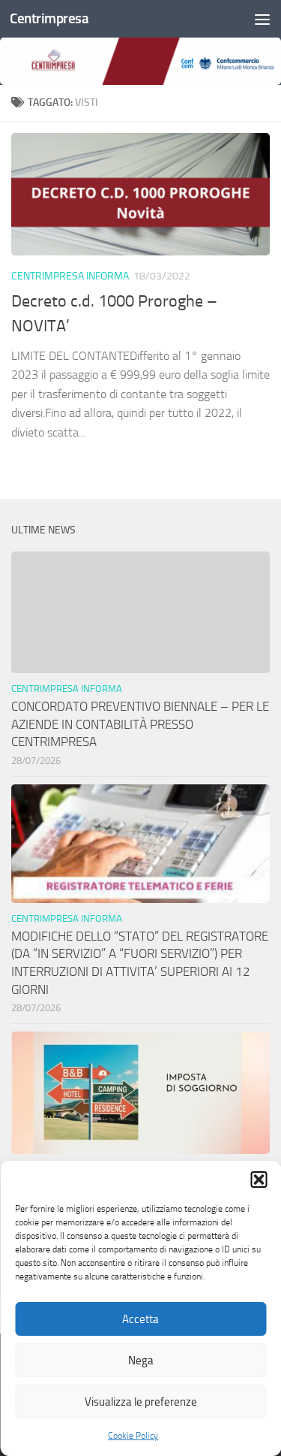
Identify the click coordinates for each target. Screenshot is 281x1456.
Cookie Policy (133, 1435)
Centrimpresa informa (70, 276)
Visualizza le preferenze (141, 1402)
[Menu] (262, 19)
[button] (258, 1179)
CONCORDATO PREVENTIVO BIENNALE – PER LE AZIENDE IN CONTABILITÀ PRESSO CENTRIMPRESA (140, 724)
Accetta (140, 1319)
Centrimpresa (49, 18)
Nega (141, 1360)
